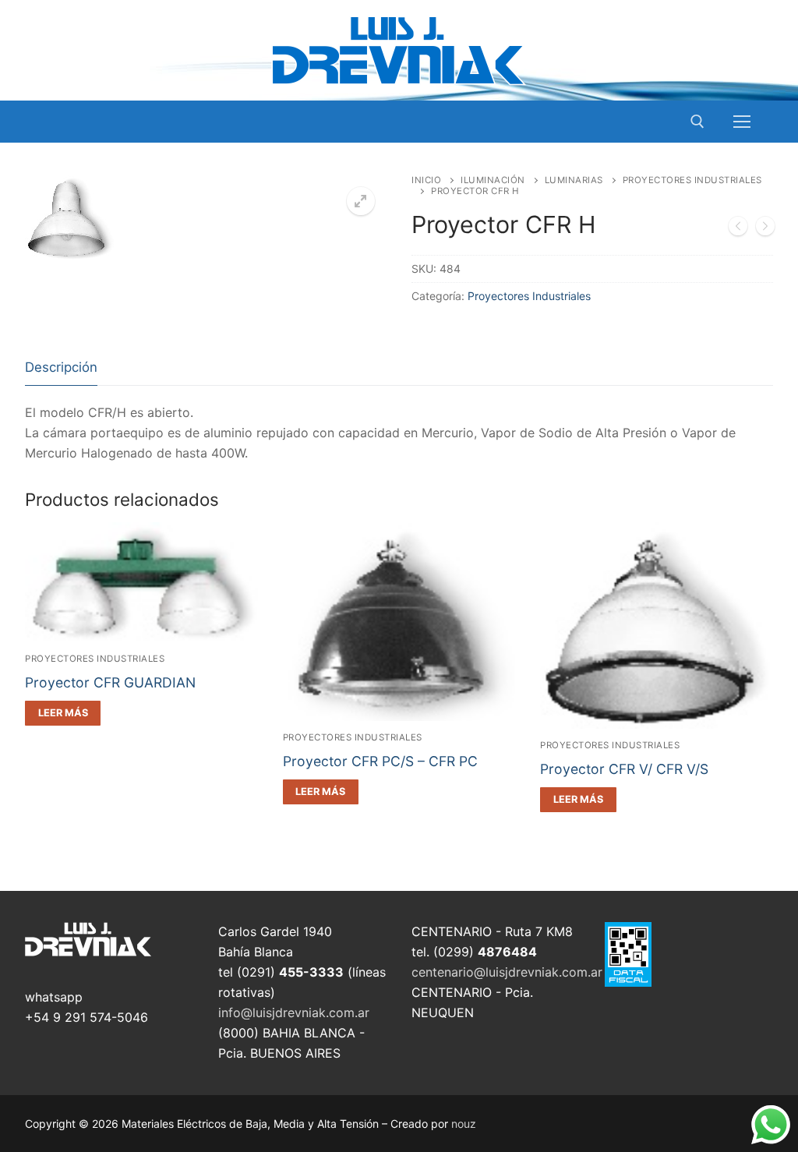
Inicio (426, 180)
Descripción (61, 367)
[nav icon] (742, 121)
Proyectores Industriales (529, 295)
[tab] (61, 368)
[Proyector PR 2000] (738, 229)
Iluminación (493, 180)
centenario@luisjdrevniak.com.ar (506, 972)
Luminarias (574, 180)
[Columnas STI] (765, 229)
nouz (463, 1123)
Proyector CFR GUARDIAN (110, 682)
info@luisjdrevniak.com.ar (293, 1012)
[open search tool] (697, 122)
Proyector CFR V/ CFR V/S (624, 769)
